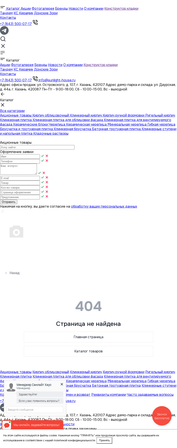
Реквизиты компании (108, 394)
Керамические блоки (31, 124)
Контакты (8, 17)
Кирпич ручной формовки (124, 115)
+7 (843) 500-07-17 (16, 24)
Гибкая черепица (161, 124)
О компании (93, 8)
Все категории (12, 111)
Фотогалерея (43, 8)
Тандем (6, 13)
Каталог (13, 8)
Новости (76, 8)
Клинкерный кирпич (86, 115)
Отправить (9, 201)
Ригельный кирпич (160, 115)
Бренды (61, 8)
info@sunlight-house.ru (57, 80)
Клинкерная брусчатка (73, 129)
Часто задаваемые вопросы (150, 394)
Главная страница (88, 337)
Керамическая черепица (86, 124)
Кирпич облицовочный (51, 115)
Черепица (57, 124)
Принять (104, 440)
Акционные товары (16, 115)
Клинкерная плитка (16, 120)
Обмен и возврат (76, 394)
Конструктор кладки (121, 8)
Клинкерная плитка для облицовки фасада (68, 120)
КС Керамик (23, 13)
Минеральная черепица (127, 124)
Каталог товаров (88, 351)
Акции (26, 8)
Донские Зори (46, 13)
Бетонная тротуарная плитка (117, 129)
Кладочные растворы (50, 133)
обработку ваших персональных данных (104, 206)
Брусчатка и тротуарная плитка (27, 129)
